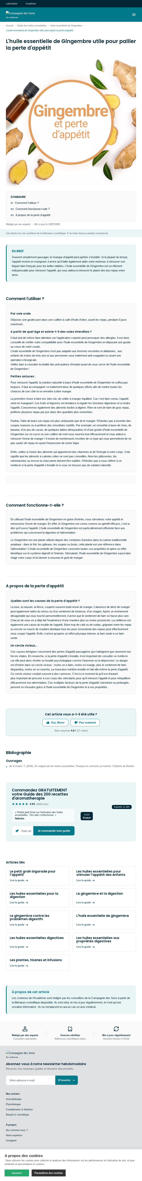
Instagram (11, 1140)
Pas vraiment (87, 722)
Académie (31, 3)
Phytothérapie (13, 1104)
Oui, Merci (57, 722)
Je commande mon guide (54, 830)
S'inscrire (64, 1080)
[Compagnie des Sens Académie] (25, 14)
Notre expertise (14, 1135)
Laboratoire (12, 3)
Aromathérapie (13, 1099)
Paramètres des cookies (49, 1173)
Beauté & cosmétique (17, 1114)
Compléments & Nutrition (19, 1109)
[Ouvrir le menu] (134, 14)
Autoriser (17, 1173)
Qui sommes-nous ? (17, 1130)
